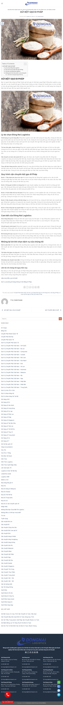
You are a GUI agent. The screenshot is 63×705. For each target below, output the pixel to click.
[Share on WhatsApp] (24, 287)
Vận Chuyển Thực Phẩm (8, 572)
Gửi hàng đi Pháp (51, 9)
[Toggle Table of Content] (24, 64)
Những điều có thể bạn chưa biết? (11, 512)
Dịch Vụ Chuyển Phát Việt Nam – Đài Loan (13, 357)
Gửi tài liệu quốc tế (6, 444)
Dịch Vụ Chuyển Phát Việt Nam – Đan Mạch (13, 360)
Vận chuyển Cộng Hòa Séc (9, 527)
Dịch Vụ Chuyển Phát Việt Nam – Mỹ (11, 375)
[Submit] (60, 318)
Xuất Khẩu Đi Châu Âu (7, 596)
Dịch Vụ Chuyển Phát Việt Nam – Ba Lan (13, 348)
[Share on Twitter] (30, 287)
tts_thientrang (39, 16)
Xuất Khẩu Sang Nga (7, 605)
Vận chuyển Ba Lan (6, 521)
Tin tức (3, 515)
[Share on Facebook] (27, 287)
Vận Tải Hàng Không (7, 587)
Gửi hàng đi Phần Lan (7, 414)
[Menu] (2, 3)
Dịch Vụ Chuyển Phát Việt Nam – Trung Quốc (14, 387)
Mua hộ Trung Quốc (7, 497)
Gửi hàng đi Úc (5, 438)
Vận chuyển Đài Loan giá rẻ (9, 530)
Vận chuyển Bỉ (5, 524)
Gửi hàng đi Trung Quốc (8, 435)
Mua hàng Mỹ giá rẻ (7, 482)
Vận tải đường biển (6, 584)
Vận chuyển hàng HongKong (9, 539)
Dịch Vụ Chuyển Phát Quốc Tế (30, 9)
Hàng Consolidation (7, 447)
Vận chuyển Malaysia (7, 548)
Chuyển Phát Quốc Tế (7, 339)
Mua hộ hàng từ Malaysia (8, 488)
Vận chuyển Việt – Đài (7, 578)
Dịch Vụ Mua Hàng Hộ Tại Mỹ (9, 396)
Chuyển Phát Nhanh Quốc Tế (15, 9)
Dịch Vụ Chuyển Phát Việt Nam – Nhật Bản (13, 381)
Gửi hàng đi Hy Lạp (6, 411)
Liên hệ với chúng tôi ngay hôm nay (15, 74)
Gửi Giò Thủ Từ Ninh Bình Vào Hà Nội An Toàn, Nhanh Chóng (19, 626)
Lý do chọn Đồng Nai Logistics (12, 67)
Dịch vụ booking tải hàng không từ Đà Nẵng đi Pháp (16, 282)
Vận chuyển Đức (6, 533)
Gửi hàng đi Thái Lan (7, 426)
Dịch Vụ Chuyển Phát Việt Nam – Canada (13, 354)
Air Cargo (4, 328)
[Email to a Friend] (33, 287)
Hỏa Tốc (3, 450)
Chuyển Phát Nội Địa (7, 336)
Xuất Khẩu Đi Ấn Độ (7, 593)
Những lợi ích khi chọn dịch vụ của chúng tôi (16, 73)
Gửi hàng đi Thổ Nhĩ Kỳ (8, 429)
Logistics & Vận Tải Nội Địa (9, 471)
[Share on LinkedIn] (38, 287)
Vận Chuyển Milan (6, 551)
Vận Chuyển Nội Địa (7, 560)
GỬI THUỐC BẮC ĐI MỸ (52, 310)
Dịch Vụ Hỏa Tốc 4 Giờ (8, 390)
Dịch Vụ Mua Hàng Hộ (7, 393)
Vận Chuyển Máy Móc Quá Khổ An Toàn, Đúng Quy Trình (17, 617)
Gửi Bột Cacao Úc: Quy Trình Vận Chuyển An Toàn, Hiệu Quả (18, 614)
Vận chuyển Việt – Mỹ (7, 581)
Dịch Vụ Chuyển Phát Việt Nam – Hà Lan (13, 366)
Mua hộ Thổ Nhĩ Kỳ (6, 494)
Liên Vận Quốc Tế (6, 468)
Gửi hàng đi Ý (5, 441)
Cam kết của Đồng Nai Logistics (13, 71)
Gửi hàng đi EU (42, 9)
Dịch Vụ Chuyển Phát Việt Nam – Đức (12, 363)
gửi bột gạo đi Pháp (29, 294)
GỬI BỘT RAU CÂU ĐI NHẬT (12, 310)
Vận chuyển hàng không (8, 542)
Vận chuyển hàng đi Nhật (8, 536)
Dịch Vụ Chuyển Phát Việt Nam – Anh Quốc (13, 345)
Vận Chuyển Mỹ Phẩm (7, 554)
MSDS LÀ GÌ (4, 480)
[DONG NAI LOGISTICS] (31, 3)
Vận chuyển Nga (6, 557)
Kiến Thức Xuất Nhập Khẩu (9, 465)
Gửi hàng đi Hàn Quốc (7, 405)
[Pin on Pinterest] (35, 287)
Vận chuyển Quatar (6, 563)
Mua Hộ (3, 485)
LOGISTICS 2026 (6, 474)
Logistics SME (5, 477)
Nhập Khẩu (4, 506)
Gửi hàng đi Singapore (7, 420)
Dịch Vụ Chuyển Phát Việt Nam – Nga (12, 378)
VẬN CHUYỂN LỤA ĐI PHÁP (9, 278)
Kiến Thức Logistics (7, 462)
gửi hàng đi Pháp (38, 294)
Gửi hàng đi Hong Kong (8, 408)
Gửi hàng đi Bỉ (5, 399)
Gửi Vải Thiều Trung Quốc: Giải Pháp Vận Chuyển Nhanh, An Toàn (20, 620)
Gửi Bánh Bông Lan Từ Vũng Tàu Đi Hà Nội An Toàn (16, 623)
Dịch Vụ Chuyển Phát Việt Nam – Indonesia (13, 369)
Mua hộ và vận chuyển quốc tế (10, 503)
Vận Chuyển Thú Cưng (7, 569)
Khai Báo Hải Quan (6, 456)
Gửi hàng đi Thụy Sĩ (7, 432)
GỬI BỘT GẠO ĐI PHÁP (9, 66)
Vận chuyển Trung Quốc (8, 575)
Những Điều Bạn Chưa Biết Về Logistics (12, 509)
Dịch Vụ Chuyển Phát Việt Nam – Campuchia (14, 351)
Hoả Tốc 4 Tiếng (6, 453)
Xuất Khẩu (4, 590)
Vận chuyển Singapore (7, 566)
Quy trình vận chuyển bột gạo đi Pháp (14, 69)
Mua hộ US (4, 500)
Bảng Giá (3, 330)
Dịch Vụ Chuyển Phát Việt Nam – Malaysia (13, 372)
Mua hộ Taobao (5, 491)
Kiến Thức (4, 459)
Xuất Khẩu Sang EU (6, 602)
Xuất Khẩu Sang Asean (7, 599)
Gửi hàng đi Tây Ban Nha (8, 423)
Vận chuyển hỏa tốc (7, 545)
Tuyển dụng (4, 518)
